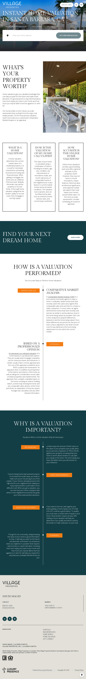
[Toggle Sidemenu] (81, 5)
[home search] (76, 5)
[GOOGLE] (15, 619)
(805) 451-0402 (67, 5)
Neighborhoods (49, 632)
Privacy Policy (79, 670)
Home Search (48, 634)
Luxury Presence (46, 670)
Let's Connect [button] (48, 639)
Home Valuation (49, 637)
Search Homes (75, 237)
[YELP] (10, 619)
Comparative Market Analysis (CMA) (61, 297)
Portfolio (47, 630)
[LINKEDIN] (5, 619)
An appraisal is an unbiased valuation (22, 353)
